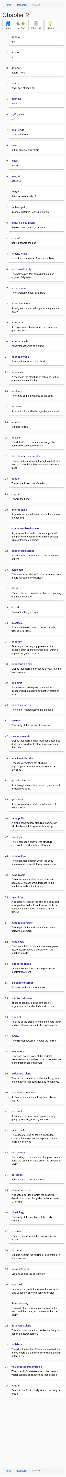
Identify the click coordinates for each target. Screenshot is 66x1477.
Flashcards (22, 4)
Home (8, 4)
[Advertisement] (33, 1433)
